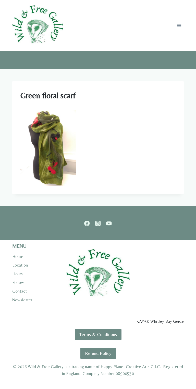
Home (17, 256)
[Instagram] (98, 223)
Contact (19, 291)
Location (20, 265)
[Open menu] (179, 25)
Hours (17, 273)
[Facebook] (87, 223)
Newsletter (22, 299)
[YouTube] (108, 223)
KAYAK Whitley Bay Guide (160, 321)
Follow (18, 282)
